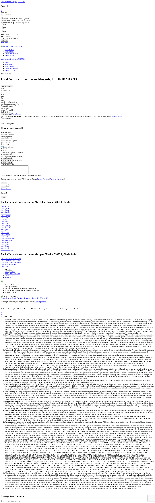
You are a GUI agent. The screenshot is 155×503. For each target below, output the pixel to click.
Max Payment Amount (8, 21)
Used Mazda (5, 236)
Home (7, 63)
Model (3, 36)
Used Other (5, 266)
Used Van (4, 264)
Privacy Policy (42, 179)
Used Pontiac (5, 244)
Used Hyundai (6, 225)
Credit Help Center (11, 53)
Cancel (4, 183)
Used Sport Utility (7, 262)
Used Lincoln (5, 235)
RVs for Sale (44, 298)
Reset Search (5, 42)
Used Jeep (4, 229)
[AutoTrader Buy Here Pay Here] (12, 46)
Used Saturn (5, 246)
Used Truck (17, 262)
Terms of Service (56, 179)
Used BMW (5, 208)
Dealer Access (10, 55)
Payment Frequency (7, 23)
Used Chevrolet (6, 214)
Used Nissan (5, 242)
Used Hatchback (6, 261)
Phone (9, 141)
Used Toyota (5, 248)
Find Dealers (9, 50)
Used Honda (5, 223)
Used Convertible (7, 259)
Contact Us (9, 275)
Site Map (8, 277)
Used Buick (5, 210)
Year (2, 94)
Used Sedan (16, 261)
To (3, 29)
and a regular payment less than (11, 157)
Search (3, 88)
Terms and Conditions (12, 274)
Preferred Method (7, 145)
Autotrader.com (116, 116)
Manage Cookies (10, 292)
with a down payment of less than (12, 153)
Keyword (4, 13)
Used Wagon (11, 264)
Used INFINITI (6, 227)
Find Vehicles (9, 52)
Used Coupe (17, 259)
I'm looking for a (6, 149)
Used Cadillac (5, 212)
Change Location (7, 86)
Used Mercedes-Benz (8, 238)
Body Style (4, 38)
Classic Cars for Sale (18, 298)
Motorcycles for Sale (33, 298)
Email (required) (6, 137)
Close (3, 197)
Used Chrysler (5, 216)
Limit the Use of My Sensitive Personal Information (22, 290)
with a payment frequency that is (11, 160)
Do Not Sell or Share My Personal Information (20, 289)
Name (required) (6, 132)
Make (3, 34)
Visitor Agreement (40, 302)
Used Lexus (5, 233)
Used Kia (4, 231)
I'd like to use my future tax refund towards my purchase (22, 175)
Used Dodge (5, 218)
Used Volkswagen (7, 250)
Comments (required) (8, 164)
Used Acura (5, 206)
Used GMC (5, 221)
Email (11, 147)
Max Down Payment (8, 19)
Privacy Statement (11, 287)
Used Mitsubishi (6, 240)
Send (3, 187)
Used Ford (4, 219)
